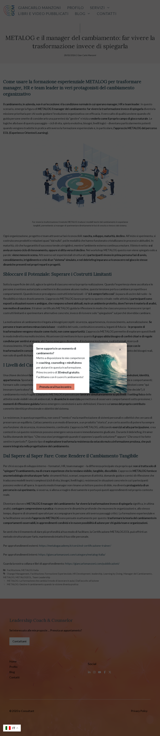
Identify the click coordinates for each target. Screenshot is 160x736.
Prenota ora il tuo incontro (55, 387)
